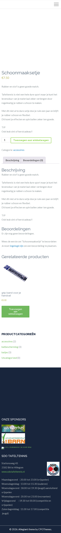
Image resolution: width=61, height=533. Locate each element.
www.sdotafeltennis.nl (13, 471)
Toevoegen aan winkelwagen (31, 140)
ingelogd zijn (16, 245)
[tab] (12, 160)
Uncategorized (9, 357)
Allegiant (23, 529)
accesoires (18, 150)
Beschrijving (12, 160)
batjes (5, 352)
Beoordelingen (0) (33, 160)
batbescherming (10, 346)
